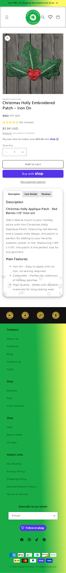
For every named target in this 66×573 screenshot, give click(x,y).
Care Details (31, 194)
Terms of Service (17, 494)
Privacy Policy (16, 471)
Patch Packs (15, 434)
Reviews (46, 194)
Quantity (8, 145)
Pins (9, 398)
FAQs (10, 369)
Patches (12, 390)
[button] (6, 17)
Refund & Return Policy (21, 486)
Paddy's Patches (26, 567)
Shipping (7, 133)
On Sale (12, 442)
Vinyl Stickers (15, 405)
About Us (13, 338)
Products (12, 346)
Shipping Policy (17, 479)
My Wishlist (14, 463)
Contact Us (14, 361)
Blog (10, 354)
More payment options (33, 182)
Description (14, 194)
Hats (10, 427)
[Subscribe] (54, 516)
